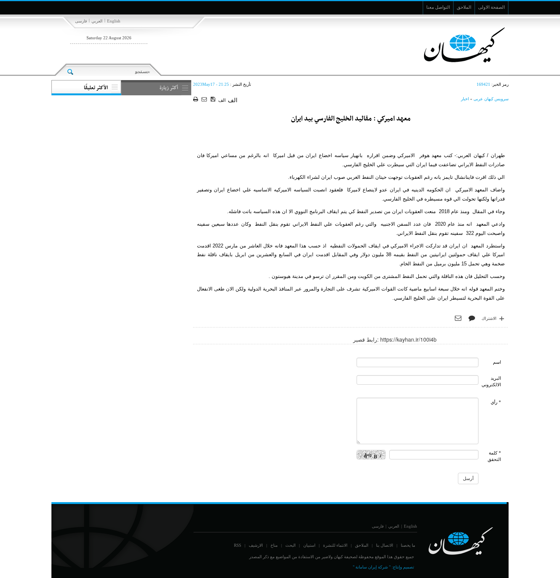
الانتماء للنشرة (335, 545)
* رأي (496, 402)
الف (222, 100)
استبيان (309, 545)
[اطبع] (196, 99)
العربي (96, 21)
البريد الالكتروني (491, 381)
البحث (290, 545)
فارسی (81, 21)
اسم (497, 362)
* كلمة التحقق (494, 456)
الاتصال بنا (384, 545)
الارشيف (256, 545)
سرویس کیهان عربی (491, 98)
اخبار (465, 98)
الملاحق (361, 545)
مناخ (274, 545)
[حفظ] (213, 99)
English (113, 21)
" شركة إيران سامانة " (371, 567)
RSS (237, 545)
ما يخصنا (408, 545)
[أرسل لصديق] (205, 99)
